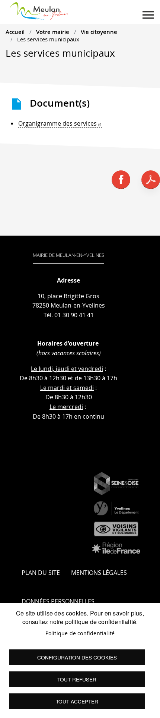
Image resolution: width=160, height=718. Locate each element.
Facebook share (121, 179)
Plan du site (41, 573)
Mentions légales (99, 573)
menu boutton (148, 15)
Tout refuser (76, 679)
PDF (150, 179)
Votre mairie (52, 31)
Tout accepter (77, 701)
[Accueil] (38, 9)
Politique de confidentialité (80, 633)
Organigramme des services (57, 123)
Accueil (15, 31)
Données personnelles (58, 601)
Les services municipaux (48, 39)
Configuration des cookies (77, 657)
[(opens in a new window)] (116, 483)
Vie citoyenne (99, 31)
